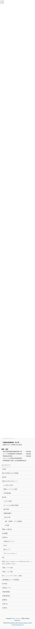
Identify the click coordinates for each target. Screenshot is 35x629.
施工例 (4, 497)
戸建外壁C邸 (6, 596)
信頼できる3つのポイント (10, 481)
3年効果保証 (7, 493)
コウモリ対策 (8, 501)
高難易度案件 (8, 513)
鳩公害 (4, 477)
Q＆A (5, 545)
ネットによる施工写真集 (11, 505)
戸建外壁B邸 (6, 592)
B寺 (3, 557)
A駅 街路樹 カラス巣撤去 (13, 521)
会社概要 (5, 533)
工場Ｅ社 (5, 604)
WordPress (13, 623)
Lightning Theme (22, 623)
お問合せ (5, 537)
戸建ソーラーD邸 (7, 571)
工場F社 (4, 608)
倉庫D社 (4, 600)
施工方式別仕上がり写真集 (10, 473)
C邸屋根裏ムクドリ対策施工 (10, 579)
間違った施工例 (7, 529)
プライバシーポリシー (10, 553)
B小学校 (4, 583)
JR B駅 (7, 525)
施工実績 (6, 509)
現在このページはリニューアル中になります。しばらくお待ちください (17, 562)
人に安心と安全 (8, 485)
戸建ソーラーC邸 (7, 567)
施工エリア (7, 549)
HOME (4, 469)
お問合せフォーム (9, 541)
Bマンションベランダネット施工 (12, 575)
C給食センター (6, 587)
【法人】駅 (7, 517)
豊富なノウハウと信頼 (10, 489)
